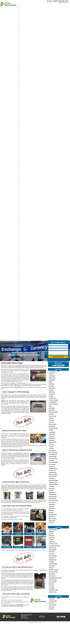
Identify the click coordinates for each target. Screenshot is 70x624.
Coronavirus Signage (53, 400)
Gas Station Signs (53, 555)
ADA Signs (51, 373)
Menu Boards (52, 438)
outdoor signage (27, 550)
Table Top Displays (53, 474)
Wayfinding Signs (53, 514)
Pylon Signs (51, 460)
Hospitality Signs (53, 559)
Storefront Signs (52, 472)
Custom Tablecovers (53, 404)
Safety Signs (52, 466)
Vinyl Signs (51, 609)
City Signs (51, 539)
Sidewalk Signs (52, 470)
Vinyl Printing (52, 504)
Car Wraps (51, 396)
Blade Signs (51, 384)
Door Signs (51, 414)
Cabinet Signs (52, 392)
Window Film (52, 516)
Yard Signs (51, 522)
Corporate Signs (52, 547)
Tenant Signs (52, 478)
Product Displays (52, 456)
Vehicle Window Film (53, 500)
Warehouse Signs (53, 592)
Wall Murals (51, 510)
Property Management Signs (55, 577)
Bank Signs (51, 531)
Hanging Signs (52, 426)
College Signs (52, 541)
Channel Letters (52, 398)
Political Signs (52, 575)
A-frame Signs (52, 371)
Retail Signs (51, 583)
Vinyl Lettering (52, 502)
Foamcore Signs (52, 424)
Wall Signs (51, 512)
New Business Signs (53, 571)
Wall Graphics (52, 508)
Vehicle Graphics (52, 494)
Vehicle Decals (52, 492)
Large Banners (52, 432)
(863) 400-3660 (18, 387)
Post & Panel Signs (53, 452)
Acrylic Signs (52, 376)
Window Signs (52, 520)
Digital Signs (52, 410)
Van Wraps (51, 490)
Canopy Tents (52, 394)
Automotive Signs (53, 529)
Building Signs (52, 388)
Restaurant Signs (53, 581)
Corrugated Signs (53, 402)
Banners (50, 382)
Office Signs (51, 444)
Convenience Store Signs (54, 545)
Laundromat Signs (53, 563)
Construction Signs (53, 543)
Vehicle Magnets (52, 498)
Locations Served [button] (42, 617)
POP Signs (51, 446)
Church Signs (52, 537)
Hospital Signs (52, 557)
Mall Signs (51, 567)
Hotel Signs (51, 561)
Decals (50, 406)
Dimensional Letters (53, 412)
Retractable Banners (53, 462)
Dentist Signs (52, 551)
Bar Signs (51, 533)
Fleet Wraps (51, 420)
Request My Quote (57, 356)
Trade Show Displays (53, 480)
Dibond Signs (52, 408)
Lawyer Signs (52, 565)
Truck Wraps (51, 488)
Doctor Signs (52, 553)
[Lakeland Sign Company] (9, 616)
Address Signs (52, 377)
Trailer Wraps (52, 486)
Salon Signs (51, 586)
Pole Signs (51, 448)
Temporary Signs (53, 476)
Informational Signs (53, 428)
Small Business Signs (53, 590)
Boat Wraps (51, 386)
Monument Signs (52, 442)
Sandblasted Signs (53, 468)
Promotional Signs (53, 458)
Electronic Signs (52, 416)
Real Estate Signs (53, 579)
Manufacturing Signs (53, 569)
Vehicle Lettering (53, 496)
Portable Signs (52, 450)
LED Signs (51, 430)
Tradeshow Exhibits (53, 484)
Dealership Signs (52, 549)
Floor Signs (51, 422)
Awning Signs (52, 379)
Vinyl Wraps (51, 506)
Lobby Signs (51, 436)
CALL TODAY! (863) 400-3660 (58, 1)
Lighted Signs (52, 434)
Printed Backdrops (53, 454)
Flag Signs (51, 418)
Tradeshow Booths (53, 482)
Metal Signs (51, 440)
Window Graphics (53, 518)
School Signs (52, 588)
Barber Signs (52, 535)
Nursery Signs (52, 573)
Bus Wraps (51, 390)
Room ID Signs (52, 464)
